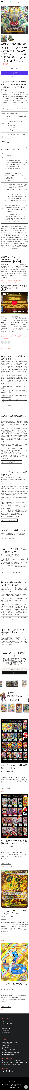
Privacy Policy (6, 1026)
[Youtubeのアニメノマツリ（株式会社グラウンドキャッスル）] (12, 1072)
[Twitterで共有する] (5, 342)
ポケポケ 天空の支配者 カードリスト (14, 985)
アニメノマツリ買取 (7, 1023)
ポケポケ (5, 791)
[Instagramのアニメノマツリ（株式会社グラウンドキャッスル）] (9, 1072)
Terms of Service (6, 1035)
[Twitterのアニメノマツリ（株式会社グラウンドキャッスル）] (3, 1072)
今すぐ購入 (14, 700)
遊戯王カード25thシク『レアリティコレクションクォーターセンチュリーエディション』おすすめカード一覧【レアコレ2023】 (14, 336)
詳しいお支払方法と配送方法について (11, 462)
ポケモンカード (7, 940)
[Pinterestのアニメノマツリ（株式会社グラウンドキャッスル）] (6, 1072)
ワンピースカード (7, 867)
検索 (3, 1021)
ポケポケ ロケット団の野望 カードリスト (14, 767)
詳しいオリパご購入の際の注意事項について (13, 572)
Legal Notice (5, 1030)
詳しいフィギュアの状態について (10, 538)
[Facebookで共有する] (2, 342)
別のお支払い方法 (14, 76)
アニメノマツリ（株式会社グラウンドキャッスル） (18, 1085)
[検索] (26, 2)
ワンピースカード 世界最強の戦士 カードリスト (14, 842)
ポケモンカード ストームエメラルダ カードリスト (14, 912)
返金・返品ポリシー (7, 405)
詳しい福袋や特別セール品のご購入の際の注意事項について (14, 618)
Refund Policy (6, 1033)
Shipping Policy (6, 1028)
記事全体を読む (6, 788)
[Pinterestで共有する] (9, 342)
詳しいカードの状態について (9, 520)
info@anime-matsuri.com (9, 1054)
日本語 (8, 1081)
